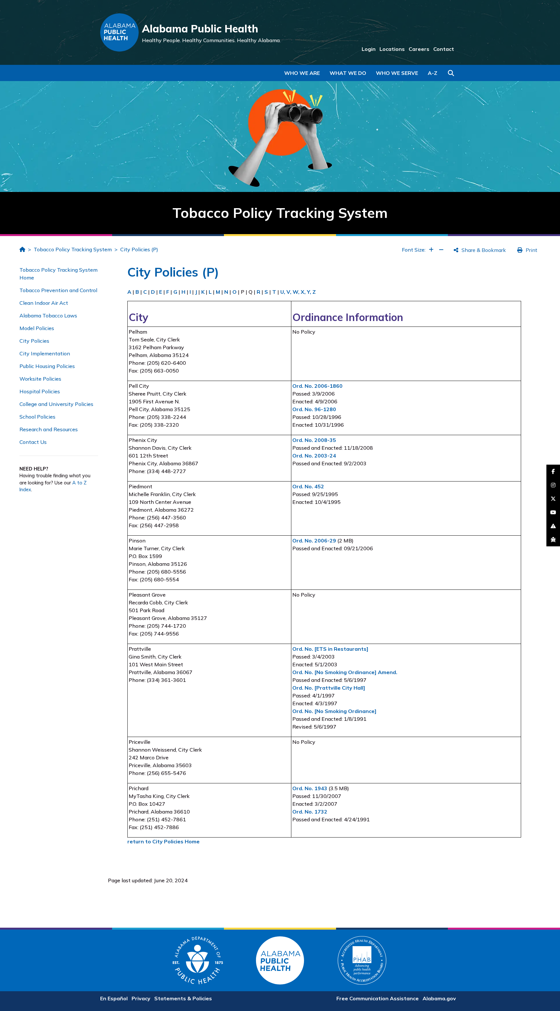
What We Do (348, 73)
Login (369, 49)
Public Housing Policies (47, 366)
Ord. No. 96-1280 (314, 409)
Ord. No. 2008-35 (314, 440)
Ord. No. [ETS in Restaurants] (330, 649)
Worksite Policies (40, 378)
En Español (114, 998)
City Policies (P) (139, 249)
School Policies (37, 416)
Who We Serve (397, 73)
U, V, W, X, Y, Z (298, 292)
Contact (443, 49)
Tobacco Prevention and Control (58, 290)
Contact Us (33, 442)
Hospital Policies (39, 391)
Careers (419, 49)
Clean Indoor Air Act (43, 303)
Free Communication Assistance (377, 998)
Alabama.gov (439, 998)
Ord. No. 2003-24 (314, 455)
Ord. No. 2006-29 (314, 540)
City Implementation (44, 353)
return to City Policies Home (163, 841)
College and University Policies (56, 404)
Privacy (141, 998)
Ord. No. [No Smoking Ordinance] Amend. (344, 672)
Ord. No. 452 (308, 486)
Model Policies (36, 328)
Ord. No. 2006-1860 (317, 386)
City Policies (34, 341)
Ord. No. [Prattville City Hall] (328, 687)
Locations (392, 49)
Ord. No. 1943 (309, 788)
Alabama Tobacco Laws (48, 315)
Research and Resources (48, 429)
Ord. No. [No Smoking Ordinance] (334, 711)
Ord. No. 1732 (309, 811)
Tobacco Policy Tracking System (73, 249)
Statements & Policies (183, 998)
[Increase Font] (431, 249)
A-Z (432, 73)
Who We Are (302, 73)
